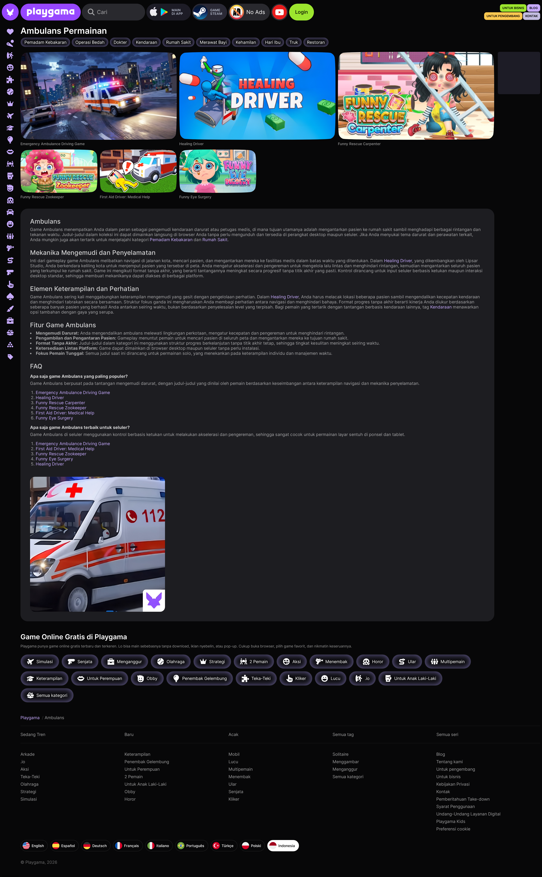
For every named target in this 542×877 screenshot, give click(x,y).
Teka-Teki (30, 776)
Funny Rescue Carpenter (60, 402)
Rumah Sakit (215, 239)
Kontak (443, 791)
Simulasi (28, 799)
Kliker (234, 799)
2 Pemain (133, 776)
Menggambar (346, 761)
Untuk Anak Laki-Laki (145, 784)
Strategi (28, 791)
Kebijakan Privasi (453, 784)
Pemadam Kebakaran (171, 239)
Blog (440, 754)
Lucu (233, 761)
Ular (233, 784)
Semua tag (343, 734)
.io (22, 761)
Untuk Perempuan (142, 769)
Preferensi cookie (453, 828)
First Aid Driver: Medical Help (65, 412)
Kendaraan (441, 306)
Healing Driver (398, 260)
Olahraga (29, 784)
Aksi (24, 769)
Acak (233, 734)
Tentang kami (449, 761)
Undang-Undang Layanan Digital (468, 813)
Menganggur (345, 769)
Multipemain (241, 769)
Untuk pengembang (455, 769)
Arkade (27, 754)
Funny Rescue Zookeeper (61, 407)
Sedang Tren (32, 734)
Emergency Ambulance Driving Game (73, 392)
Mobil (234, 754)
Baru (129, 734)
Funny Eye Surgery (54, 417)
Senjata (236, 791)
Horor (130, 799)
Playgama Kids (450, 821)
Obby (129, 791)
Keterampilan (137, 754)
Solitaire (340, 754)
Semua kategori (348, 776)
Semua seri (447, 734)
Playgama (30, 717)
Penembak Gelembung (146, 761)
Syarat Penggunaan (455, 806)
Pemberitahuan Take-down (463, 799)
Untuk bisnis (448, 776)
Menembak (240, 776)
